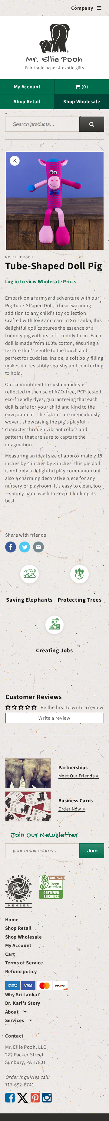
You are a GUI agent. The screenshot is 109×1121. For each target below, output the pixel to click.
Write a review (54, 718)
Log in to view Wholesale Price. (41, 281)
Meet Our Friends (76, 776)
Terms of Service (24, 962)
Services (18, 1020)
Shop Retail (27, 101)
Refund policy (21, 971)
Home (12, 919)
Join (92, 850)
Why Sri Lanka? (22, 994)
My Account (27, 86)
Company (86, 8)
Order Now (69, 809)
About (16, 1011)
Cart (10, 954)
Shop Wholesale (81, 101)
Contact (14, 1035)
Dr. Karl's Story (23, 1003)
